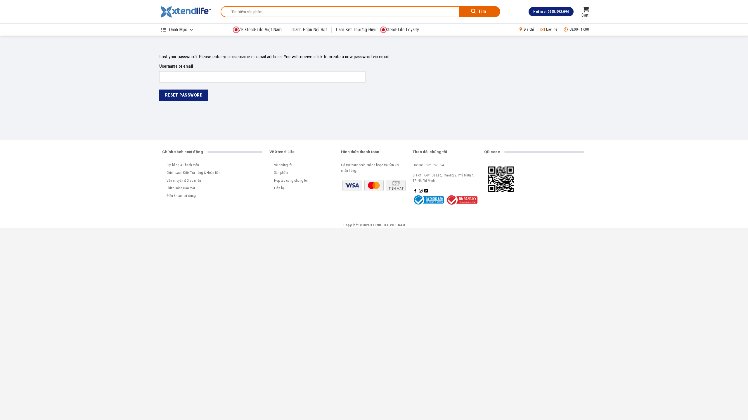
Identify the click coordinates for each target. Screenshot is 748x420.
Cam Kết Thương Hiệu (356, 29)
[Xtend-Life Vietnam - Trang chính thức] (185, 11)
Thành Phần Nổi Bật (309, 29)
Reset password (184, 95)
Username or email (176, 66)
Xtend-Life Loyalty (402, 29)
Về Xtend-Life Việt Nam (260, 29)
